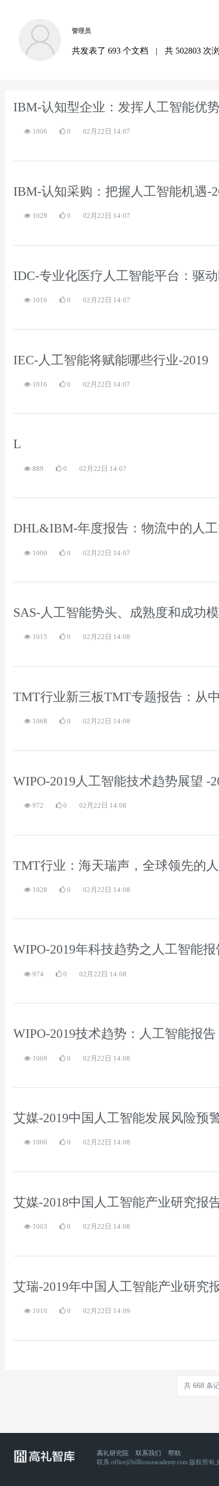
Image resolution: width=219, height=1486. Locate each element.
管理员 (81, 30)
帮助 (174, 1453)
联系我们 (148, 1453)
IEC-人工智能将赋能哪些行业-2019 (110, 360)
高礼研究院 (113, 1453)
